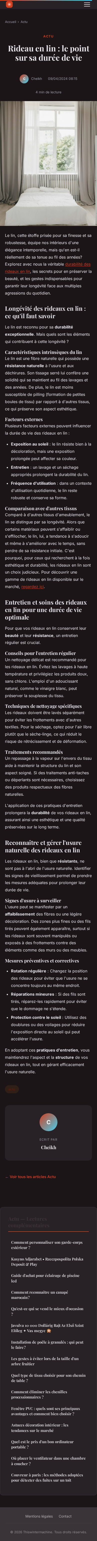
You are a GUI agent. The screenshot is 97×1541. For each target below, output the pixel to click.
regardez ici (32, 586)
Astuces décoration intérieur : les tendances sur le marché (39, 1427)
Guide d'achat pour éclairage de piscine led (45, 1278)
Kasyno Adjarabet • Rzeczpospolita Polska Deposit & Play (47, 1261)
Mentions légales (39, 1516)
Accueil (10, 22)
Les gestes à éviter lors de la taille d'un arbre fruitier (45, 1361)
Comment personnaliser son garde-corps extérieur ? (47, 1245)
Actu (24, 22)
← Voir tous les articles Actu (30, 1176)
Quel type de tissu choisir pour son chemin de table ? (48, 1378)
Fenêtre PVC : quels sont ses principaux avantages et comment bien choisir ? (45, 1411)
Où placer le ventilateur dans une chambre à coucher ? (48, 1461)
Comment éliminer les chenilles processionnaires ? (39, 1394)
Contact (65, 1516)
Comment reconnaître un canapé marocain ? (39, 1295)
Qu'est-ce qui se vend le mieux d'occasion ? (47, 1311)
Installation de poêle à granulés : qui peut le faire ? (47, 1345)
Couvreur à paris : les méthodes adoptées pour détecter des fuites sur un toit (47, 1477)
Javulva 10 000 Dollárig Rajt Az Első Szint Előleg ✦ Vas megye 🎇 (47, 1328)
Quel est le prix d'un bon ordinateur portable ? (42, 1444)
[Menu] (87, 4)
